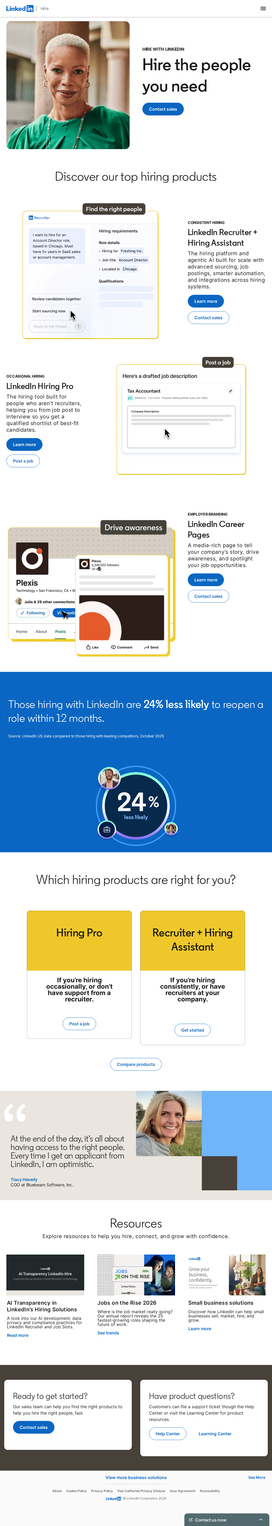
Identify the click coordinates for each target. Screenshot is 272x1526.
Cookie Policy (76, 1491)
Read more (17, 1335)
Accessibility (210, 1491)
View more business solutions (136, 1477)
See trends (108, 1332)
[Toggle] (261, 1519)
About (57, 1491)
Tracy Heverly (24, 1179)
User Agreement (183, 1491)
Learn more (199, 1328)
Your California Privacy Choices (141, 1491)
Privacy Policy (102, 1491)
